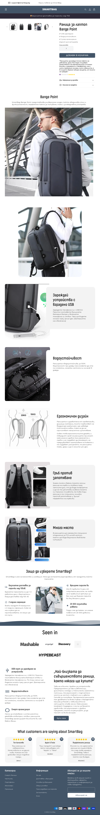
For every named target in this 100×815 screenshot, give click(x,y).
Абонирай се (81, 795)
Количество (63, 45)
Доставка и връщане (44, 779)
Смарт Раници (11, 775)
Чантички (9, 779)
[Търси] (85, 9)
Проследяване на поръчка (46, 789)
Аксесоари (9, 786)
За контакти (41, 792)
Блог (38, 796)
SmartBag (52, 812)
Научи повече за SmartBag (50, 3)
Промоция (9, 789)
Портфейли (9, 782)
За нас (38, 775)
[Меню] (6, 9)
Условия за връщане (44, 782)
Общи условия (42, 786)
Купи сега (61, 718)
